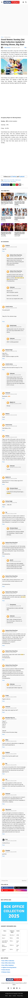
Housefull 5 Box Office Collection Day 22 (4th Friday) (20, 218)
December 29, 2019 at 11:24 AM (11, 246)
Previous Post (5, 880)
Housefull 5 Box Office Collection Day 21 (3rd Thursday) (6, 233)
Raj (6, 763)
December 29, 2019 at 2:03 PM (10, 652)
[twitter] (11, 988)
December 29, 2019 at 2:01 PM (10, 631)
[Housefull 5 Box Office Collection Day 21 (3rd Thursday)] (7, 227)
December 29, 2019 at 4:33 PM (15, 467)
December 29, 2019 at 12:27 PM (11, 502)
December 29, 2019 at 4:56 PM (10, 753)
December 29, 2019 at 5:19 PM (10, 780)
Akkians (7, 413)
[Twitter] (11, 185)
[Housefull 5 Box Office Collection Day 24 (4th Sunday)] (21, 197)
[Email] (20, 185)
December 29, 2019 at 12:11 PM (11, 437)
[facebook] (8, 988)
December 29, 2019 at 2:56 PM (10, 696)
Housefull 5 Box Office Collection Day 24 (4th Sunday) (20, 203)
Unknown (12, 287)
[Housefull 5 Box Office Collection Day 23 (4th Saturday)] (7, 212)
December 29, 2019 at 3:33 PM (10, 719)
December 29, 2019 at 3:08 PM (15, 288)
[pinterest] (17, 988)
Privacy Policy (20, 995)
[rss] (20, 988)
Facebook (21, 176)
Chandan (7, 850)
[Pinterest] (17, 185)
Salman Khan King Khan (16, 255)
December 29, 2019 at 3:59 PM (15, 561)
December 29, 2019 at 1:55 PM (10, 577)
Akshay (7, 435)
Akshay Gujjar (8, 501)
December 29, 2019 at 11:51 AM (11, 426)
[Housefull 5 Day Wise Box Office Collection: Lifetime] (7, 197)
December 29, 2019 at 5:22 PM (15, 339)
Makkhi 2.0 (12, 402)
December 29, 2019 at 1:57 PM (10, 593)
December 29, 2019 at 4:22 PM (10, 741)
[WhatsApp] (14, 185)
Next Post (24, 880)
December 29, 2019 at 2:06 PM (10, 666)
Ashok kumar (13, 325)
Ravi (6, 839)
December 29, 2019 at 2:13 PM (15, 529)
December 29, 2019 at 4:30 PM (15, 374)
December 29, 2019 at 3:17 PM (15, 605)
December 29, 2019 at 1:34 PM (15, 489)
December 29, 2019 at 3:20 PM (10, 708)
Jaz (6, 512)
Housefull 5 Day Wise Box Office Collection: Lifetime (7, 202)
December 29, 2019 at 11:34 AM (11, 394)
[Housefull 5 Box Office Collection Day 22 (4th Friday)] (21, 212)
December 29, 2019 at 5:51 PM (10, 810)
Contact (14, 995)
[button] (2, 2)
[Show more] (22, 185)
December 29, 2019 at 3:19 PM (15, 685)
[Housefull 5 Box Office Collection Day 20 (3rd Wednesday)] (21, 227)
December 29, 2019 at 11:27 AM (11, 351)
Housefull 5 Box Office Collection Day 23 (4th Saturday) (6, 218)
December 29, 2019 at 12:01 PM (15, 326)
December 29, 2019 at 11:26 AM (11, 307)
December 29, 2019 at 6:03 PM (10, 840)
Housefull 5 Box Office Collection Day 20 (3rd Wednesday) (20, 233)
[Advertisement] (14, 20)
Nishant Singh (8, 349)
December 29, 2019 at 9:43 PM (10, 851)
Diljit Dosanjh (18, 179)
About (10, 995)
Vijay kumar (8, 809)
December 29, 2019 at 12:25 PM (15, 403)
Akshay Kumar (7, 37)
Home (2, 37)
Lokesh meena (9, 306)
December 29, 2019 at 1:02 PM (10, 513)
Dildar (6, 739)
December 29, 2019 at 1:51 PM (15, 256)
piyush (11, 560)
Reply (3, 251)
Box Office (12, 179)
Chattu (7, 695)
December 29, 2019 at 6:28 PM (15, 617)
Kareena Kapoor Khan (5, 181)
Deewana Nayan (14, 488)
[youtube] (14, 988)
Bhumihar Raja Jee (10, 717)
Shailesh (7, 245)
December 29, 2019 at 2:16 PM (15, 272)
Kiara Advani (13, 181)
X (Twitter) (14, 176)
